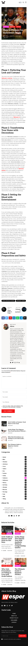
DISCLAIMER (14, 620)
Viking (14, 498)
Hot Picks (14, 485)
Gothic (14, 475)
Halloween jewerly (21, 300)
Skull (14, 496)
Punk (14, 494)
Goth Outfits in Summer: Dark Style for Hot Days (17, 422)
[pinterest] (16, 515)
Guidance (11, 10)
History (14, 482)
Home (5, 10)
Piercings (14, 491)
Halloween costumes (6, 78)
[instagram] (14, 515)
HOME (14, 613)
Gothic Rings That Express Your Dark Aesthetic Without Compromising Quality (16, 431)
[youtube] (11, 515)
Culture (14, 468)
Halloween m (16, 117)
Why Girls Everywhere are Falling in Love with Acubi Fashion (16, 438)
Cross (14, 466)
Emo (14, 471)
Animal (14, 457)
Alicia (6, 36)
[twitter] (19, 515)
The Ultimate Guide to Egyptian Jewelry (14, 445)
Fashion (14, 473)
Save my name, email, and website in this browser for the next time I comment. (13, 406)
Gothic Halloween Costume (8, 300)
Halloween (12, 26)
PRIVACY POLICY (14, 618)
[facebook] (9, 515)
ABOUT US (14, 615)
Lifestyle (18, 26)
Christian (14, 461)
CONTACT (14, 622)
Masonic (14, 489)
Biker (14, 459)
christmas (14, 464)
